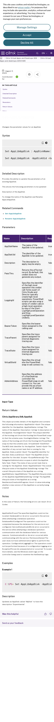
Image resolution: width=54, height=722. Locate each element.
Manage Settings (27, 27)
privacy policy (24, 7)
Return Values (7, 106)
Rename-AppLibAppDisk (15, 219)
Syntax (5, 89)
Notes (5, 111)
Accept (27, 35)
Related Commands (9, 98)
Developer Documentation (22, 53)
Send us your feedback (12, 623)
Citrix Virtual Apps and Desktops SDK (21, 58)
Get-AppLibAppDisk (13, 214)
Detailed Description (10, 93)
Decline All (27, 42)
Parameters (6, 102)
